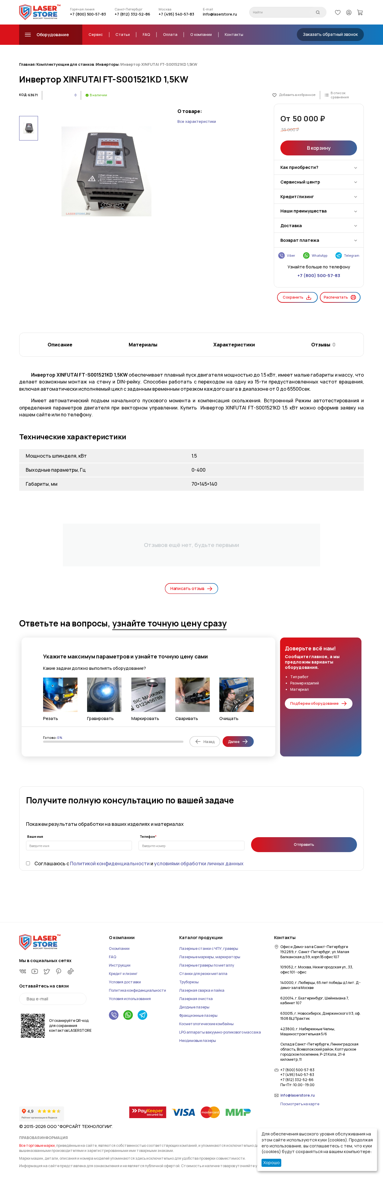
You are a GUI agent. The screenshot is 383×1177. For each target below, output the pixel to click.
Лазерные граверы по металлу (206, 965)
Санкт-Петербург (128, 9)
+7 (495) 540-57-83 (176, 14)
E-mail (208, 9)
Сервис (96, 34)
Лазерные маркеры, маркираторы (209, 956)
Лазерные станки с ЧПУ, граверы (208, 948)
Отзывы (323, 344)
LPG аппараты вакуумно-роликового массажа (220, 1032)
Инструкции (119, 965)
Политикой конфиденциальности (110, 863)
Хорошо (271, 1162)
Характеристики (234, 344)
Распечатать (336, 297)
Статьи (122, 34)
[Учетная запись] (349, 12)
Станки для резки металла (203, 973)
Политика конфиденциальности (137, 990)
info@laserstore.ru (220, 14)
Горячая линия (82, 9)
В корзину (318, 148)
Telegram (351, 255)
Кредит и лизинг (123, 973)
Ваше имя (35, 837)
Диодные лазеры (194, 1007)
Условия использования (130, 998)
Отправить (304, 844)
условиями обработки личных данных (199, 863)
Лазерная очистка (196, 998)
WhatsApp (319, 255)
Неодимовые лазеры (197, 1040)
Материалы (143, 344)
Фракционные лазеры (198, 1015)
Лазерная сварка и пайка (201, 990)
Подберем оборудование (314, 703)
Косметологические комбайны (206, 1023)
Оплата (170, 34)
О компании (201, 34)
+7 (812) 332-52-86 (132, 14)
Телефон (147, 837)
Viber (291, 255)
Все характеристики (196, 121)
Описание (60, 344)
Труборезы (189, 982)
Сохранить (293, 297)
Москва (165, 9)
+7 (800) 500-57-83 (88, 14)
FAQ (146, 34)
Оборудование (53, 34)
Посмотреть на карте (299, 1104)
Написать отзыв (187, 588)
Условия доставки (125, 982)
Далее (234, 741)
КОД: (23, 95)
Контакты (234, 34)
